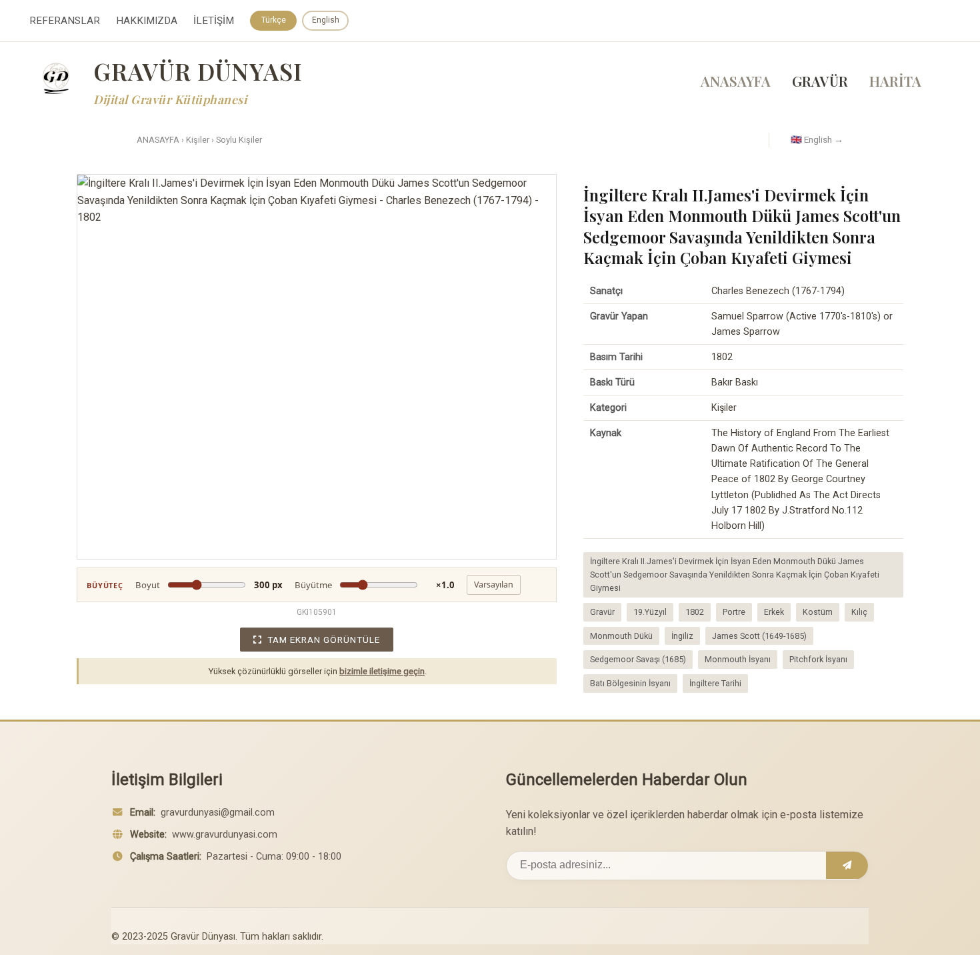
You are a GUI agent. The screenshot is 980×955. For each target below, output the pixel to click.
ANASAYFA (736, 80)
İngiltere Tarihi (715, 683)
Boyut (209, 585)
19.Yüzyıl (650, 612)
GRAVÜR (820, 80)
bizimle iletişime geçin (382, 671)
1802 (694, 612)
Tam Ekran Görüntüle (323, 639)
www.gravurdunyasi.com (224, 834)
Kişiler (197, 140)
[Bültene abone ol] (847, 866)
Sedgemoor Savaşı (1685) (638, 659)
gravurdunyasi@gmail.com (218, 812)
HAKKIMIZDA (146, 21)
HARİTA (895, 80)
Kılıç (859, 612)
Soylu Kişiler (239, 140)
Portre (734, 612)
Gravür (602, 612)
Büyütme (375, 585)
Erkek (774, 612)
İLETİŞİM (213, 21)
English (325, 20)
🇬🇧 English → (817, 139)
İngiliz (682, 636)
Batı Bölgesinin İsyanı (630, 683)
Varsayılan (493, 584)
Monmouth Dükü (621, 636)
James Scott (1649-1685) (759, 636)
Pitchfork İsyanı (818, 659)
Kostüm (818, 612)
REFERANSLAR (64, 21)
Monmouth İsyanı (738, 659)
